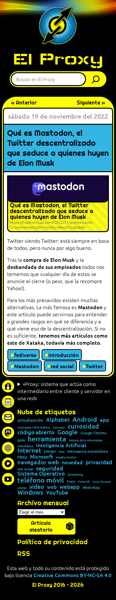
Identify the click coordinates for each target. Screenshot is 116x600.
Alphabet (58, 420)
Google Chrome (93, 433)
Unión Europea (101, 481)
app (104, 419)
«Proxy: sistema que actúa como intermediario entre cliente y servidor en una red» (63, 390)
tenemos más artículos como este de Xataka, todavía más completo (57, 339)
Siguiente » (91, 102)
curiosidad (83, 426)
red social (62, 365)
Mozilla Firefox (66, 457)
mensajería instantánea (87, 451)
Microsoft (41, 456)
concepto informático (33, 427)
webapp (70, 486)
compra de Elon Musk (49, 259)
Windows (30, 492)
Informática (25, 446)
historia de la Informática (85, 440)
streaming (75, 474)
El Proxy (58, 59)
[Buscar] (97, 79)
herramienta (47, 438)
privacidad (99, 462)
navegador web (38, 462)
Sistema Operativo (41, 474)
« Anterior (24, 102)
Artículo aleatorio (41, 526)
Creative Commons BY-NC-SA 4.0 (72, 574)
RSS (23, 553)
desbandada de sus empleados (44, 266)
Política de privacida (50, 542)
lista (61, 451)
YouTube (57, 493)
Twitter (94, 365)
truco (71, 481)
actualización (30, 420)
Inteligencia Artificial (61, 445)
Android (84, 419)
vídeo (36, 486)
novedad (72, 462)
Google (67, 432)
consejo (59, 427)
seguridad (49, 468)
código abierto (35, 432)
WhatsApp (91, 487)
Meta (22, 457)
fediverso (25, 354)
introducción (63, 354)
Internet (29, 451)
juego (50, 451)
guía (21, 440)
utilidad (21, 487)
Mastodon (90, 306)
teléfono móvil (40, 480)
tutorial (84, 481)
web (52, 487)
